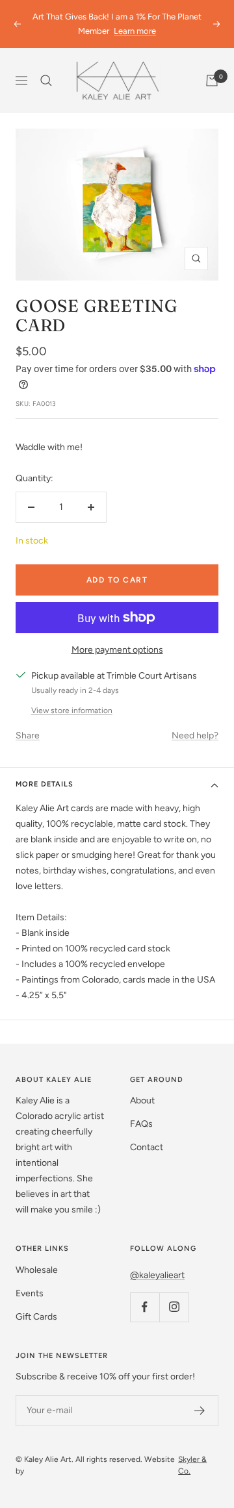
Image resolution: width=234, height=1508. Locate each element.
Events (30, 1293)
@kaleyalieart (157, 1275)
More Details (44, 784)
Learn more (135, 31)
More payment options (117, 649)
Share (28, 735)
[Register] (199, 1410)
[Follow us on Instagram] (173, 1307)
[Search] (46, 80)
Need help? (195, 735)
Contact (146, 1147)
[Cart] (211, 80)
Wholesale (37, 1270)
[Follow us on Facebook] (144, 1307)
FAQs (141, 1123)
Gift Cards (36, 1316)
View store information (71, 710)
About (142, 1100)
